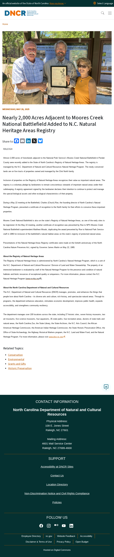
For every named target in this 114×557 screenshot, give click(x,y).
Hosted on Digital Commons (57, 550)
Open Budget (82, 541)
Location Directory (57, 484)
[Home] (21, 10)
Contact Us (57, 475)
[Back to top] (106, 387)
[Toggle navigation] (110, 13)
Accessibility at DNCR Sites (57, 466)
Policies (57, 502)
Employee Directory (31, 536)
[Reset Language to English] (94, 3)
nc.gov (49, 536)
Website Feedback (66, 536)
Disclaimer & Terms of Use (39, 541)
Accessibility (86, 536)
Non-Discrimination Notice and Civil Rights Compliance (57, 493)
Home (5, 24)
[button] (100, 13)
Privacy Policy (64, 541)
